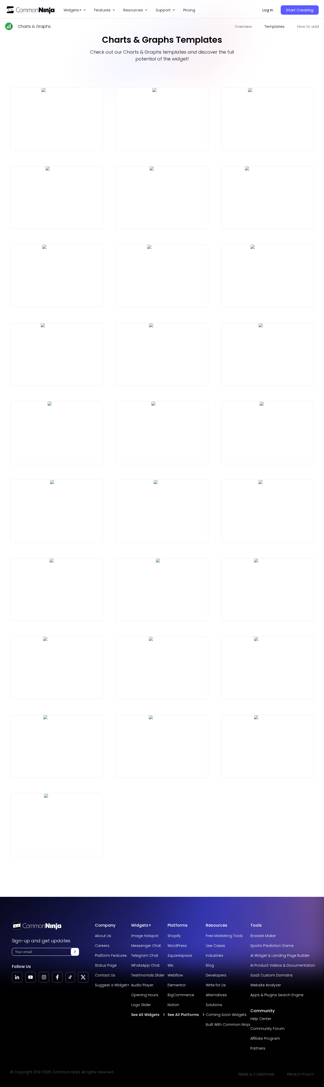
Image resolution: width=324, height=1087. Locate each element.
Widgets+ (73, 10)
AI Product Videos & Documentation (282, 965)
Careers (102, 945)
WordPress (177, 945)
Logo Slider (141, 1004)
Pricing (189, 10)
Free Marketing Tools (224, 935)
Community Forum (267, 1028)
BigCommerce (181, 994)
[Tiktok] (70, 977)
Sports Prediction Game (272, 945)
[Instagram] (44, 977)
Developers (216, 975)
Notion (173, 1004)
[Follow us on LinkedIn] (17, 977)
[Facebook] (57, 977)
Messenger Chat (146, 945)
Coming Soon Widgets (226, 1014)
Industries (214, 955)
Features (102, 10)
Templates (275, 26)
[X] (83, 977)
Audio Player (142, 985)
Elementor (177, 985)
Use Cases (215, 945)
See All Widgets (145, 1014)
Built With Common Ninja (228, 1024)
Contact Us (105, 975)
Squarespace (180, 955)
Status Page (106, 965)
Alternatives (216, 994)
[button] (75, 952)
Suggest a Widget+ (112, 985)
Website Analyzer (265, 985)
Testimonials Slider (148, 975)
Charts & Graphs (34, 26)
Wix (170, 965)
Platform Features (111, 955)
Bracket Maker (263, 935)
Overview (243, 26)
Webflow (175, 975)
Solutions (214, 1004)
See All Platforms (183, 1014)
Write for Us (216, 985)
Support (163, 10)
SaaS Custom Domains (271, 975)
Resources (216, 925)
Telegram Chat (144, 955)
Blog (210, 965)
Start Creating (299, 10)
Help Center (260, 1018)
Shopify (174, 935)
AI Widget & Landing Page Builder (280, 955)
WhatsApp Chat (145, 965)
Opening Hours (144, 994)
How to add (308, 26)
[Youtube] (30, 977)
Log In (267, 10)
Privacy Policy (300, 1074)
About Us (103, 935)
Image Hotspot (144, 935)
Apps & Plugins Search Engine (276, 994)
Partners (257, 1048)
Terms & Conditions (256, 1074)
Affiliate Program (265, 1038)
